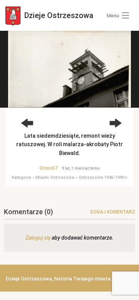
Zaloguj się (38, 238)
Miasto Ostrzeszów (55, 177)
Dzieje (57, 15)
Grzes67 (48, 168)
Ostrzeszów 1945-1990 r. (103, 177)
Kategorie (21, 177)
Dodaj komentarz (112, 212)
